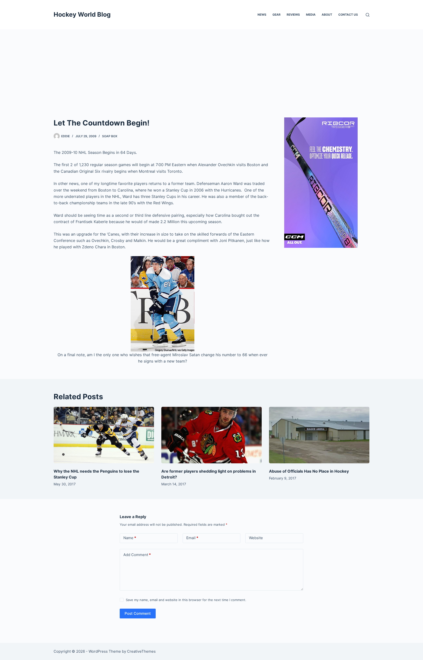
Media (311, 14)
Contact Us (348, 14)
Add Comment (137, 554)
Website (256, 537)
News (262, 14)
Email (192, 537)
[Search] (367, 15)
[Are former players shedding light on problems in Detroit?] (211, 435)
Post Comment (138, 613)
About (327, 14)
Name (129, 537)
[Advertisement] (211, 66)
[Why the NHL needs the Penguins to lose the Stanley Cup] (104, 435)
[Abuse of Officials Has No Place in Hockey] (319, 435)
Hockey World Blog (82, 14)
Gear (276, 14)
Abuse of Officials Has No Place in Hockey (309, 471)
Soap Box (109, 136)
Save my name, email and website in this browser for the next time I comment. (186, 600)
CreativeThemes (141, 651)
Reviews (293, 14)
